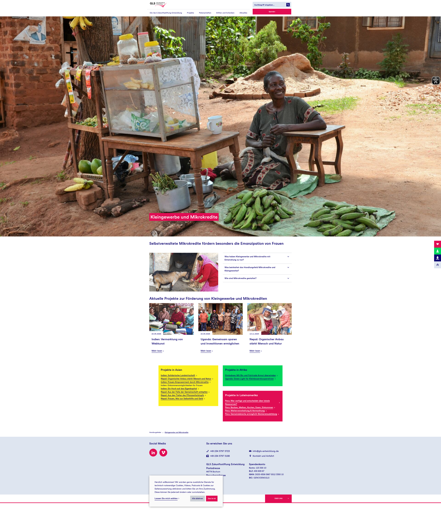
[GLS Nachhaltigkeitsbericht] (160, 4)
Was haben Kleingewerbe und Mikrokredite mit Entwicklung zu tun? (247, 258)
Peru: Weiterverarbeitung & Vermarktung (245, 410)
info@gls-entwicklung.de (266, 451)
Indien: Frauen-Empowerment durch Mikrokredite (185, 382)
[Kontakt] (437, 251)
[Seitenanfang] (437, 264)
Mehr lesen (157, 351)
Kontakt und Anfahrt (263, 456)
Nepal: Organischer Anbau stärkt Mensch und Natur (186, 378)
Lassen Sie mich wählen (166, 498)
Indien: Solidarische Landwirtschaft (178, 375)
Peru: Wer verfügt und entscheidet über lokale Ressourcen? (247, 402)
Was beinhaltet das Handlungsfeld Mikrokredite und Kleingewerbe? (250, 269)
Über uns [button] (278, 498)
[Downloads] (437, 257)
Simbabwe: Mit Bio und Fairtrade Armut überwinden (250, 375)
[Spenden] (437, 244)
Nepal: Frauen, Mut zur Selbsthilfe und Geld (182, 398)
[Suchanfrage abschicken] (288, 5)
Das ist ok (212, 499)
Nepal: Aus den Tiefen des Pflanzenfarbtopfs (182, 395)
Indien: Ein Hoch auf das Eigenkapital (179, 388)
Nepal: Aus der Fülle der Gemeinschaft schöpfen (184, 392)
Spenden (272, 12)
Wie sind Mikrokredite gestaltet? (240, 278)
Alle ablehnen (197, 499)
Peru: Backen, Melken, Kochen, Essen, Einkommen (249, 407)
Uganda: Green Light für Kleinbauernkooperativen (249, 378)
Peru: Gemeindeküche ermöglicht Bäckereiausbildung (251, 414)
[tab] (257, 258)
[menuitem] (166, 12)
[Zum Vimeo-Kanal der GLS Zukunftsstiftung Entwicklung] (163, 452)
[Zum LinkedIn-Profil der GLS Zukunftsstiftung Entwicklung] (153, 452)
